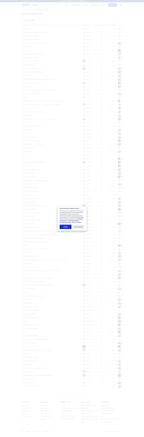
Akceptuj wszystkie (65, 227)
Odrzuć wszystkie (78, 226)
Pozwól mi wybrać (76, 222)
